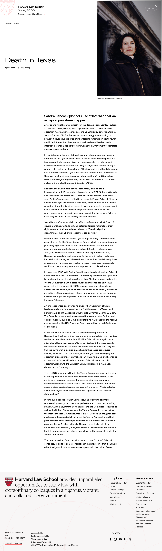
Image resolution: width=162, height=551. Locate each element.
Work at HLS (115, 504)
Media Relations (143, 497)
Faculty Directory (117, 493)
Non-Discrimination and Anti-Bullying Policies (144, 523)
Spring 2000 (26, 10)
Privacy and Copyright (41, 542)
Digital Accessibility (40, 536)
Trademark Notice (39, 539)
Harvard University (13, 543)
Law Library (115, 497)
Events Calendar (143, 483)
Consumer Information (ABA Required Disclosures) (146, 514)
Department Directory (145, 493)
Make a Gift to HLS (144, 500)
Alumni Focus (12, 23)
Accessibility (37, 533)
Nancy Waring (25, 68)
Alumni (113, 500)
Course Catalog (117, 489)
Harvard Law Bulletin (31, 6)
